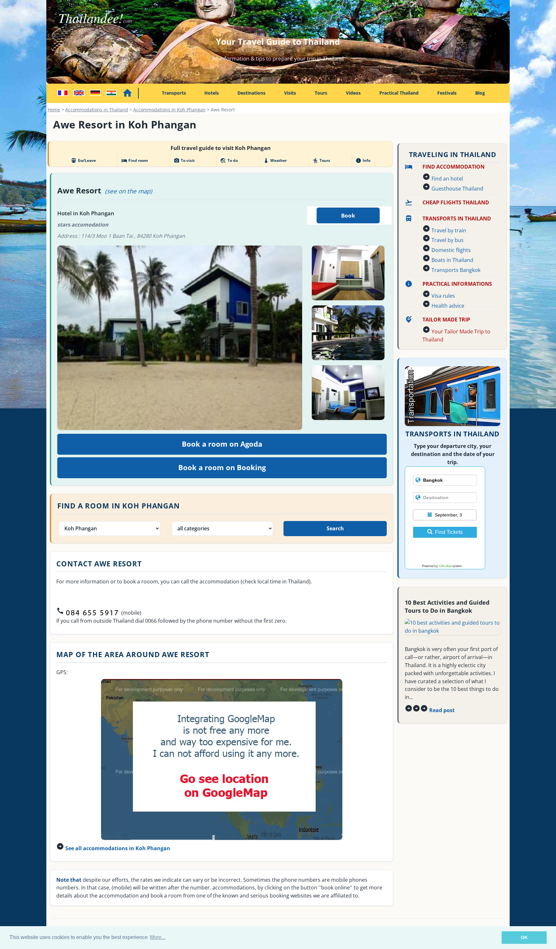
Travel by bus (447, 240)
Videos (353, 93)
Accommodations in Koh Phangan (169, 110)
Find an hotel (447, 178)
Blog (480, 93)
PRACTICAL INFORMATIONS (457, 283)
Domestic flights (451, 250)
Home (54, 110)
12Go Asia (445, 566)
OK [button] (524, 937)
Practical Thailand (399, 93)
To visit (184, 160)
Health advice (447, 305)
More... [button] (157, 937)
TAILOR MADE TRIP (446, 319)
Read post (442, 710)
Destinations (251, 93)
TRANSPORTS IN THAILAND (456, 218)
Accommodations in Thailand (96, 110)
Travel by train (448, 230)
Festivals (447, 93)
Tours (321, 93)
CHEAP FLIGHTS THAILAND (455, 202)
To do (228, 160)
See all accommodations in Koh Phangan (117, 848)
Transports (174, 93)
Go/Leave (83, 160)
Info (363, 160)
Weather (275, 160)
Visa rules (443, 295)
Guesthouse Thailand (457, 188)
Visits (290, 93)
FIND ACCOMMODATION (453, 166)
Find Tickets (449, 532)
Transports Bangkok (455, 270)
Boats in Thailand (452, 260)
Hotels (211, 93)
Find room (134, 160)
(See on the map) (128, 191)
